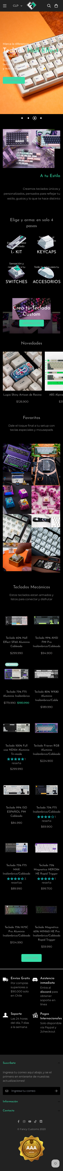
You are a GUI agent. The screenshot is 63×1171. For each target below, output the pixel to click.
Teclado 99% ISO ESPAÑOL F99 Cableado (16, 811)
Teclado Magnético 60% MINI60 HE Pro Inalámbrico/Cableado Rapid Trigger (46, 933)
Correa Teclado (45, 521)
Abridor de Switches (17, 557)
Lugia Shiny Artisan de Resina (22, 394)
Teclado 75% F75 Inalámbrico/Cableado (46, 809)
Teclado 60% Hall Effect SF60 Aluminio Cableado (16, 642)
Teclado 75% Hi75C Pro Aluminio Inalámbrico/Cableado (16, 931)
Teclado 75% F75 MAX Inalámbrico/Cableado (16, 869)
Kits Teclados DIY (17, 528)
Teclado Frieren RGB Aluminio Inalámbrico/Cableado (46, 750)
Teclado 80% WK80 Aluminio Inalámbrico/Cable (46, 696)
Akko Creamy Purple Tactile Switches (45, 500)
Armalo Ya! (31, 323)
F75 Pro (17, 458)
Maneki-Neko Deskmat (45, 564)
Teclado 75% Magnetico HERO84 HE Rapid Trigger (46, 869)
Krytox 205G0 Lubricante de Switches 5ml (17, 479)
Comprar (13, 80)
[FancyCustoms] (31, 6)
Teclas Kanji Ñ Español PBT (45, 541)
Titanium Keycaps (17, 499)
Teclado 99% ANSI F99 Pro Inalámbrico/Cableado (46, 642)
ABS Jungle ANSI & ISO (45, 450)
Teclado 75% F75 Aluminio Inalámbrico (16, 693)
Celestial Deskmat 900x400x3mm (45, 471)
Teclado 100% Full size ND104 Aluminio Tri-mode (16, 750)
